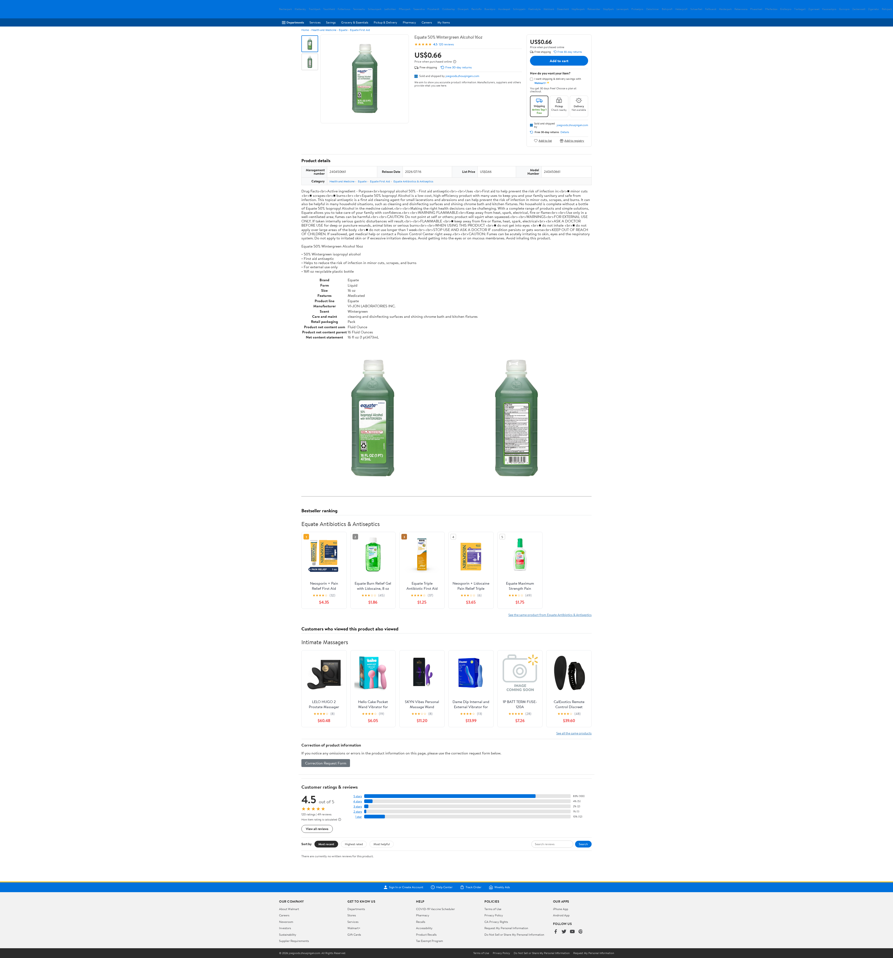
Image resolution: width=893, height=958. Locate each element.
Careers (427, 22)
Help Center (444, 887)
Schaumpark (374, 9)
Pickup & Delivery (385, 22)
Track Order (473, 887)
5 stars (357, 796)
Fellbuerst (710, 9)
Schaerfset (696, 9)
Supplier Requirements (294, 941)
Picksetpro (637, 9)
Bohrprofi (667, 9)
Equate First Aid (360, 30)
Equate (343, 30)
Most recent (326, 844)
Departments (295, 22)
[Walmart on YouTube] (572, 932)
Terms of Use (492, 909)
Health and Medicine (323, 30)
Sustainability (287, 934)
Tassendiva (419, 9)
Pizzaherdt (433, 9)
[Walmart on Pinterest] (580, 932)
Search (583, 844)
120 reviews (446, 44)
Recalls (420, 922)
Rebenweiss (740, 9)
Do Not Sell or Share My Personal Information (514, 934)
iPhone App (560, 909)
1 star (358, 816)
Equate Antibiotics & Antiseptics (413, 181)
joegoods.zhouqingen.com (462, 76)
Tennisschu (359, 9)
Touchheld (329, 9)
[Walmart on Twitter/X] (563, 932)
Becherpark (285, 9)
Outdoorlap (448, 9)
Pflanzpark (404, 9)
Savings (331, 22)
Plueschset (756, 9)
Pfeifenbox (771, 9)
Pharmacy (409, 22)
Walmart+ (353, 928)
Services (315, 22)
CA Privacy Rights (496, 922)
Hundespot (504, 9)
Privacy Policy (493, 915)
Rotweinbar (593, 9)
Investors (285, 928)
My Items (443, 22)
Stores (351, 915)
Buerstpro (489, 9)
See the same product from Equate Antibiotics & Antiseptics (550, 615)
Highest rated (354, 844)
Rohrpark (887, 9)
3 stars (357, 806)
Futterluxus (344, 9)
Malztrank (548, 9)
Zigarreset (814, 9)
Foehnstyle (534, 9)
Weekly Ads (502, 887)
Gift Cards (354, 934)
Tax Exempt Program (429, 941)
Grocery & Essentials (354, 22)
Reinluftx (476, 9)
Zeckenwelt (858, 9)
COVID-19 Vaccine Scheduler (435, 909)
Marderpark (725, 9)
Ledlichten (390, 9)
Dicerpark (463, 9)
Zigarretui (873, 9)
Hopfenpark (578, 9)
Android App (561, 915)
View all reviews (317, 829)
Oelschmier (652, 9)
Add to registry (574, 141)
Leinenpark (622, 9)
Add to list (545, 141)
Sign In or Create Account (406, 887)
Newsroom (286, 922)
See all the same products (574, 733)
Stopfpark (608, 9)
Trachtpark (314, 9)
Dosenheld (563, 9)
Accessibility (424, 928)
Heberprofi (681, 9)
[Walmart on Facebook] (555, 932)
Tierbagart (800, 9)
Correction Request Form (325, 763)
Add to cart (559, 60)
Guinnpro (844, 9)
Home (305, 30)
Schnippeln (519, 9)
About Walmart (289, 909)
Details (564, 132)
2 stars (357, 811)
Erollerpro (785, 9)
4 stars (357, 801)
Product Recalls (426, 934)
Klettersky (300, 9)
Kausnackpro (829, 9)
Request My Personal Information (506, 928)
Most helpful (381, 844)
